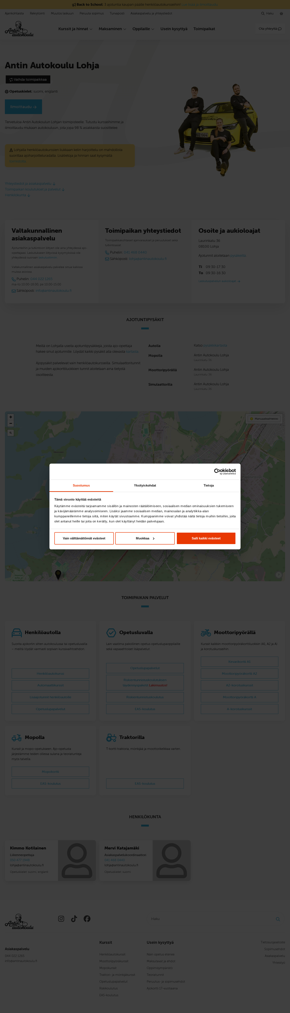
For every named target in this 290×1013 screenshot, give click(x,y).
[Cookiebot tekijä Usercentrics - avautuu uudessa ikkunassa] (217, 471)
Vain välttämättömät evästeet (84, 538)
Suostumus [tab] (81, 485)
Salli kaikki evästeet (206, 538)
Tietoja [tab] (209, 485)
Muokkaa (142, 538)
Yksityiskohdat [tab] (145, 485)
